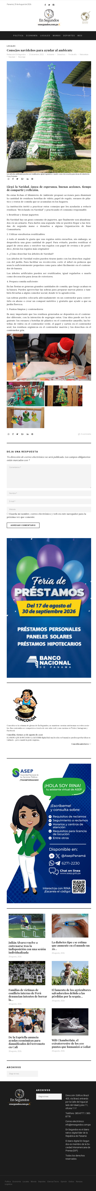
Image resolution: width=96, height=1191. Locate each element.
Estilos (71, 1182)
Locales (45, 36)
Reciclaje (21, 57)
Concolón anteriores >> (81, 744)
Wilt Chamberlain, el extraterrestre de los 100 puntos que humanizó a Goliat (71, 1043)
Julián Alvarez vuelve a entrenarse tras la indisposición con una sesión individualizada (27, 947)
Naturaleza (84, 54)
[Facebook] (45, 5)
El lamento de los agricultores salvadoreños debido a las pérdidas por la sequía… (71, 993)
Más (80, 36)
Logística (8, 1184)
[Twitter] (49, 5)
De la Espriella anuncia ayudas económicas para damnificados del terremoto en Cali (27, 1042)
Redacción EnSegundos (16, 54)
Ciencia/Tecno (53, 1182)
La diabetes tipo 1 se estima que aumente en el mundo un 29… (71, 945)
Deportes (69, 36)
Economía (32, 36)
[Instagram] (53, 5)
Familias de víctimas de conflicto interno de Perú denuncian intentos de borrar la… (28, 995)
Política (18, 36)
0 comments (86, 434)
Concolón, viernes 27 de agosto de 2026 (25, 734)
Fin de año (72, 54)
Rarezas (79, 1182)
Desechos (61, 54)
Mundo (57, 36)
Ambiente (50, 54)
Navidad (12, 57)
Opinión (64, 1182)
